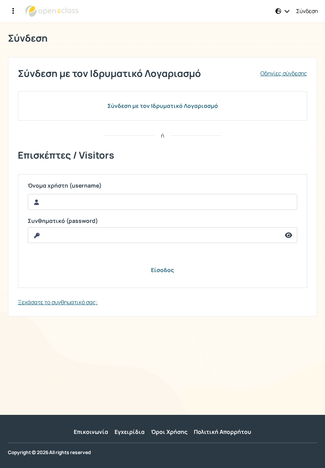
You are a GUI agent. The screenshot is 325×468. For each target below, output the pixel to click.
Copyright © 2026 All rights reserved (49, 452)
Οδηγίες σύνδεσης (283, 73)
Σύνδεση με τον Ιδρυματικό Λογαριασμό (162, 105)
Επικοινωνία (91, 431)
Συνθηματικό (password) (63, 221)
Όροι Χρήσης (169, 431)
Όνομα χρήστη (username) (64, 185)
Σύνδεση (307, 11)
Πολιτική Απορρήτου (222, 431)
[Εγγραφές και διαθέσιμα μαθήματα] (13, 11)
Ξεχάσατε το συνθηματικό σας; (58, 302)
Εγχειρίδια (130, 431)
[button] (282, 11)
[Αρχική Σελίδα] (52, 11)
